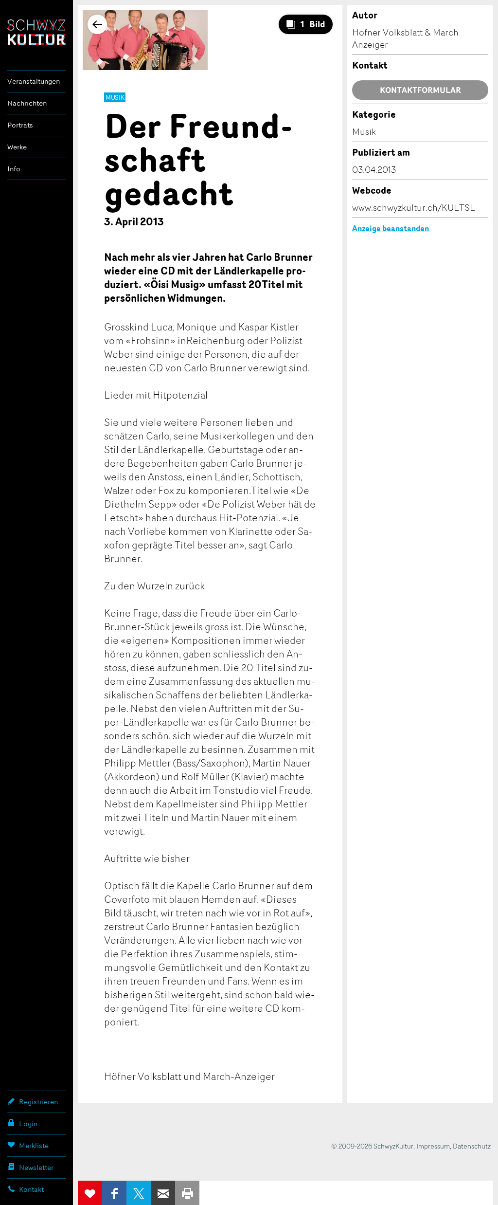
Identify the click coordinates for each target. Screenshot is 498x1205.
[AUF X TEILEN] (138, 1193)
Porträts (20, 125)
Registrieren (38, 1101)
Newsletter (36, 1167)
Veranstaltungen (33, 81)
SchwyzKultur (36, 32)
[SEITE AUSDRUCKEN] (187, 1193)
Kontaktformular (420, 90)
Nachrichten (27, 103)
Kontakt (31, 1189)
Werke (17, 147)
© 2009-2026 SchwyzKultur (372, 1145)
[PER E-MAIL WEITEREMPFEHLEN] (163, 1193)
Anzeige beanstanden (390, 228)
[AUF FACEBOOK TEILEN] (114, 1193)
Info (13, 169)
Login (28, 1123)
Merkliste (34, 1145)
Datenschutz (472, 1145)
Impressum (433, 1145)
